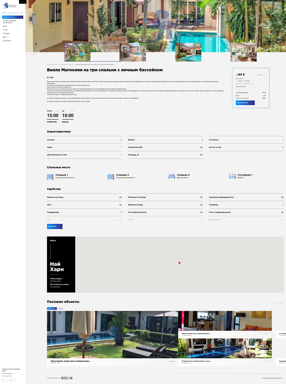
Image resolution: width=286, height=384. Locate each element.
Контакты (7, 40)
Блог (5, 37)
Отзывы (6, 33)
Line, (11, 369)
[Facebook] (62, 378)
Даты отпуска (244, 81)
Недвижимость (9, 17)
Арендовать (52, 308)
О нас (5, 30)
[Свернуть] (22, 2)
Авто (5, 26)
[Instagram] (71, 378)
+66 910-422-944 (7, 373)
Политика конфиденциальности (272, 378)
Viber (4, 371)
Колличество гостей (241, 86)
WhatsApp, (6, 369)
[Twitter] (65, 378)
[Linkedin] (68, 378)
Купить (60, 308)
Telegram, (16, 369)
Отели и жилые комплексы (9, 21)
